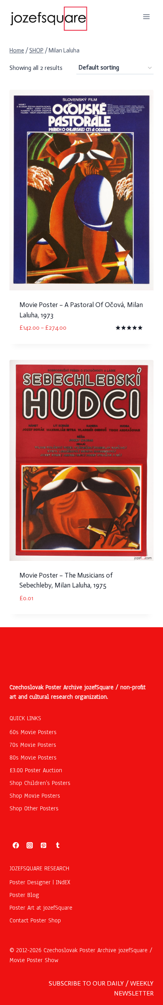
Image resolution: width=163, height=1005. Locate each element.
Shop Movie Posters (34, 796)
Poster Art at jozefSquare (40, 908)
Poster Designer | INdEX (39, 882)
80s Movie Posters (33, 757)
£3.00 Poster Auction (35, 770)
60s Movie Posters (33, 732)
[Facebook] (15, 845)
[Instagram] (29, 845)
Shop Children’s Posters (39, 783)
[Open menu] (146, 16)
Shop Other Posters (34, 808)
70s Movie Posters (32, 745)
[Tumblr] (57, 845)
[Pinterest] (43, 845)
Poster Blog (24, 895)
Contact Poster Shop (35, 920)
